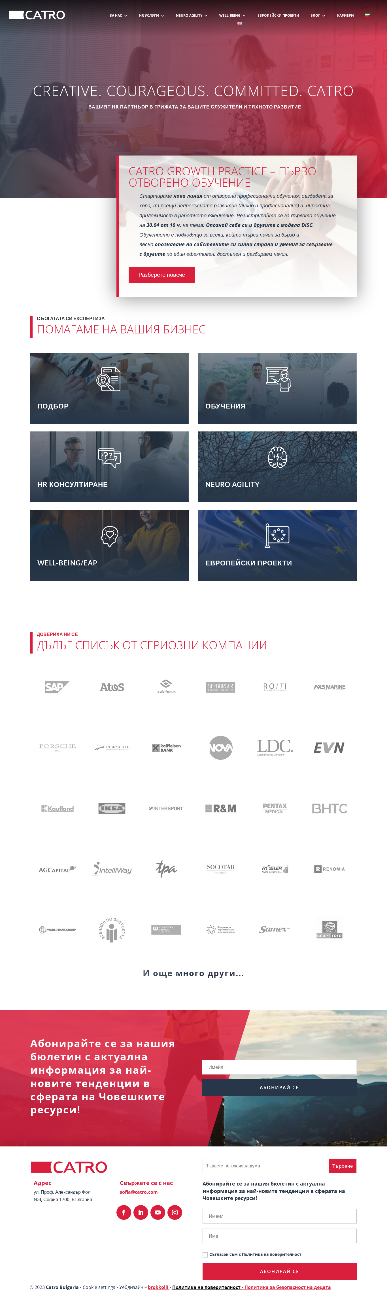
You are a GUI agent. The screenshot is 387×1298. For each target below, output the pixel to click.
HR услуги (149, 16)
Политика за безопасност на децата (287, 1287)
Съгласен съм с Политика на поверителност (255, 1254)
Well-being (230, 16)
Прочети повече (106, 405)
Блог (315, 16)
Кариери (345, 16)
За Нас (116, 16)
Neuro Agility (189, 16)
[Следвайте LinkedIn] (140, 1212)
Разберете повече (162, 274)
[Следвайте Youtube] (157, 1212)
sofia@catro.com (139, 1192)
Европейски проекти (278, 16)
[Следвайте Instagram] (174, 1212)
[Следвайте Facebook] (123, 1212)
